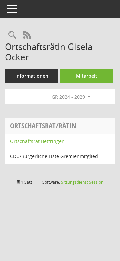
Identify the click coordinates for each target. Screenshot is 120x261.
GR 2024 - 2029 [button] (69, 97)
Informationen (31, 76)
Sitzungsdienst (82, 182)
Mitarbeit (86, 76)
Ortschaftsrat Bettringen (37, 141)
